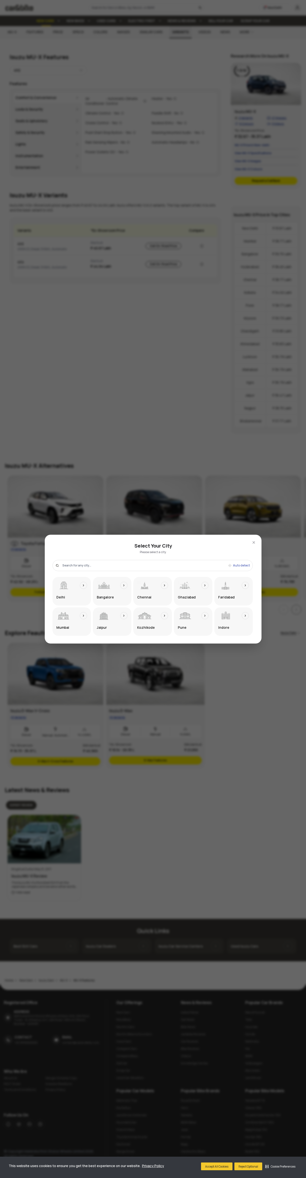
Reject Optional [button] (248, 1166)
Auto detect (241, 565)
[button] (280, 1166)
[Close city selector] (254, 542)
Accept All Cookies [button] (216, 1166)
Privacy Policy (153, 1165)
